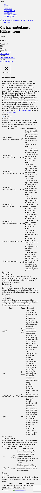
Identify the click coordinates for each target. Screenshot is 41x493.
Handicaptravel (9, 16)
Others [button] (4, 473)
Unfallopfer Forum (10, 15)
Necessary (8, 116)
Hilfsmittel (8, 13)
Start (6, 5)
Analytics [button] (5, 296)
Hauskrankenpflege (6, 61)
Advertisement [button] (7, 436)
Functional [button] (6, 272)
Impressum (8, 9)
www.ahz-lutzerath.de (7, 58)
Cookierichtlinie (10, 112)
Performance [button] (6, 284)
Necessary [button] (5, 114)
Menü (2, 1)
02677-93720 (4, 54)
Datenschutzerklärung (24, 110)
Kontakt (7, 7)
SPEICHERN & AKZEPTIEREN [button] (14, 488)
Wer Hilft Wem (9, 11)
